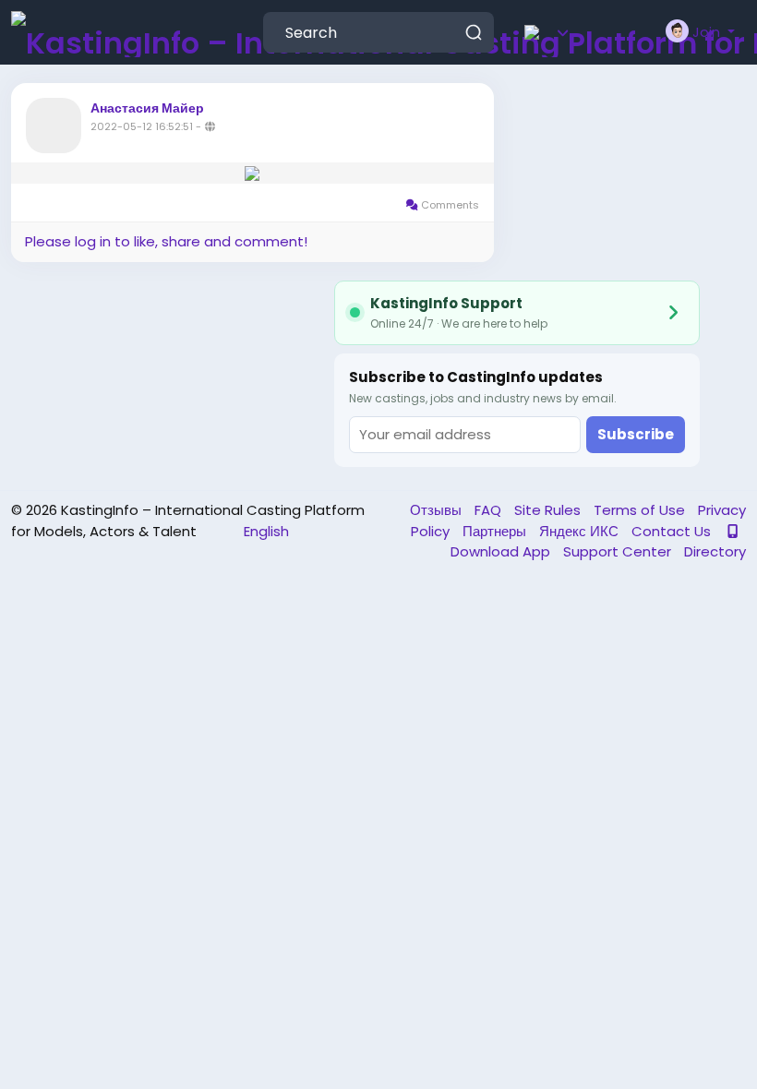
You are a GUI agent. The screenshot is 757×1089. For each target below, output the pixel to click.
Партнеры (496, 531)
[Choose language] (574, 32)
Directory (715, 551)
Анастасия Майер (147, 108)
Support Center (619, 551)
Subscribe (635, 434)
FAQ (490, 510)
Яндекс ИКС (580, 531)
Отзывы (437, 510)
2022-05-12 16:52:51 (141, 126)
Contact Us (673, 531)
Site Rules (549, 510)
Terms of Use (641, 510)
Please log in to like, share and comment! (166, 241)
